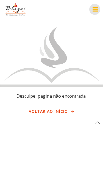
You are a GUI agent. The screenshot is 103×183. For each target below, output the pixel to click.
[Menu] (94, 9)
